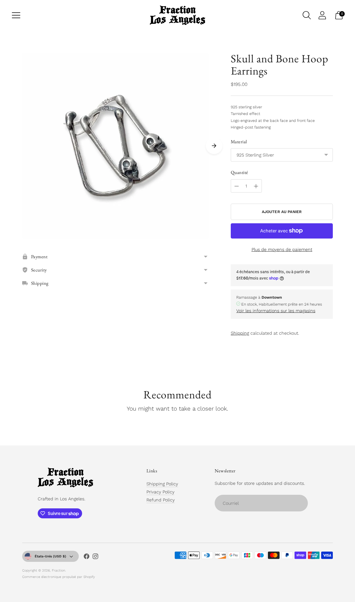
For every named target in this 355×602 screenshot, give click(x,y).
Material (239, 142)
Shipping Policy (162, 483)
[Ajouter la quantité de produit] (256, 186)
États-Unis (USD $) (50, 556)
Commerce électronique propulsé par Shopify (58, 577)
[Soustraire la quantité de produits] (236, 186)
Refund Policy (160, 500)
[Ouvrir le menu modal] (16, 15)
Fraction (58, 570)
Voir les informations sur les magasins (275, 310)
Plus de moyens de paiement (282, 249)
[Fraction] (177, 15)
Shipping (240, 333)
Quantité (239, 172)
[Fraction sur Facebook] (86, 557)
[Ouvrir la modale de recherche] (307, 15)
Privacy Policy (160, 492)
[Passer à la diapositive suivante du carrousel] (214, 145)
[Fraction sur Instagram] (95, 557)
